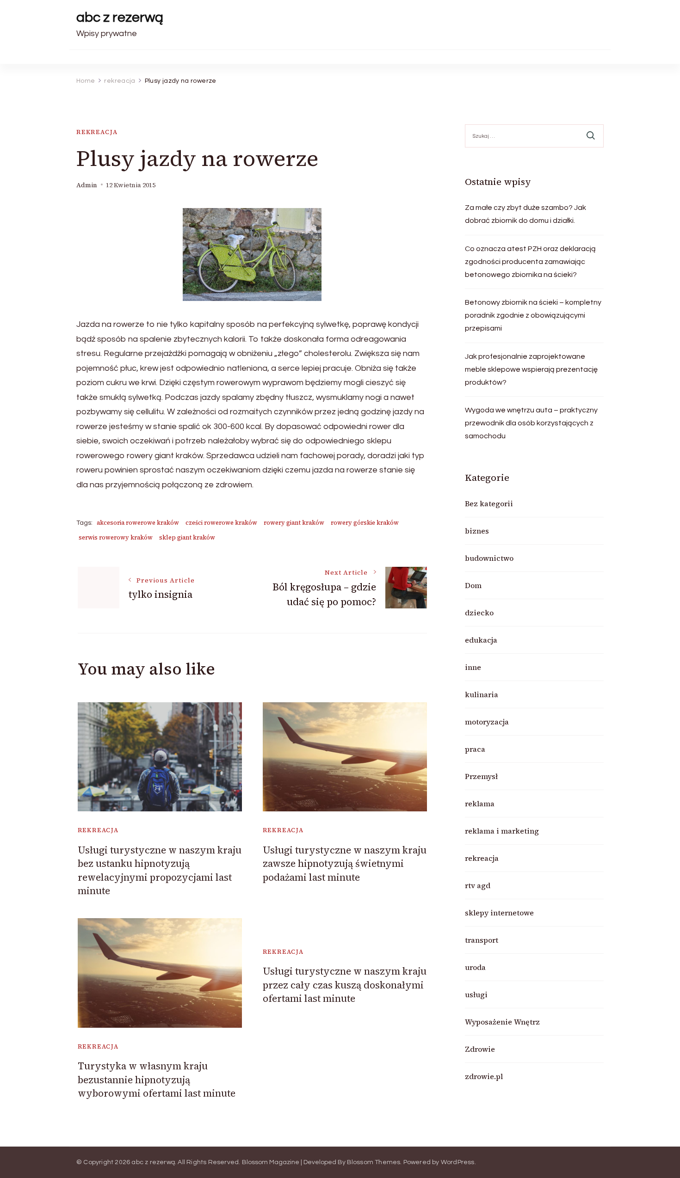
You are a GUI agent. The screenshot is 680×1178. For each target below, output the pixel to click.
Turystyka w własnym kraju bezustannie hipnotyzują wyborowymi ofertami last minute (156, 1079)
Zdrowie (480, 1049)
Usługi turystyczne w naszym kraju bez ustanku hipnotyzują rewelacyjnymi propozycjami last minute (159, 870)
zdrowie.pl (484, 1076)
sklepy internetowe (499, 913)
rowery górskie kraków (365, 523)
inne (473, 667)
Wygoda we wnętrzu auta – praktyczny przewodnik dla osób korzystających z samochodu (531, 423)
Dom (473, 585)
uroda (475, 967)
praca (475, 749)
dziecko (479, 612)
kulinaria (481, 694)
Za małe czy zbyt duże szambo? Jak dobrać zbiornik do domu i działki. (525, 214)
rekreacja (96, 132)
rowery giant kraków (294, 523)
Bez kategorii (489, 503)
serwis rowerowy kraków (116, 537)
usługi (476, 994)
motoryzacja (487, 722)
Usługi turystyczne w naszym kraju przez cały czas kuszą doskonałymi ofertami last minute (345, 984)
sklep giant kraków (187, 537)
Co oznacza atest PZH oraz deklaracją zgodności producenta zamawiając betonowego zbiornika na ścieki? (530, 261)
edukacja (481, 640)
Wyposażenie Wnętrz (502, 1022)
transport (481, 940)
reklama (480, 803)
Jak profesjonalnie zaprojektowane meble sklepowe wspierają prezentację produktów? (531, 369)
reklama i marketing (502, 831)
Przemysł (481, 776)
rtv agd (477, 885)
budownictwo (489, 558)
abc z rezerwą (119, 17)
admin (86, 185)
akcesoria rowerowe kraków (138, 523)
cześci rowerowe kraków (221, 523)
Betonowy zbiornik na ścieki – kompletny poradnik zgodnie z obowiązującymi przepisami (533, 315)
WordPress (458, 1162)
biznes (477, 531)
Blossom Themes (374, 1162)
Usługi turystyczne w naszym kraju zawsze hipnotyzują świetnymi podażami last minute (345, 863)
